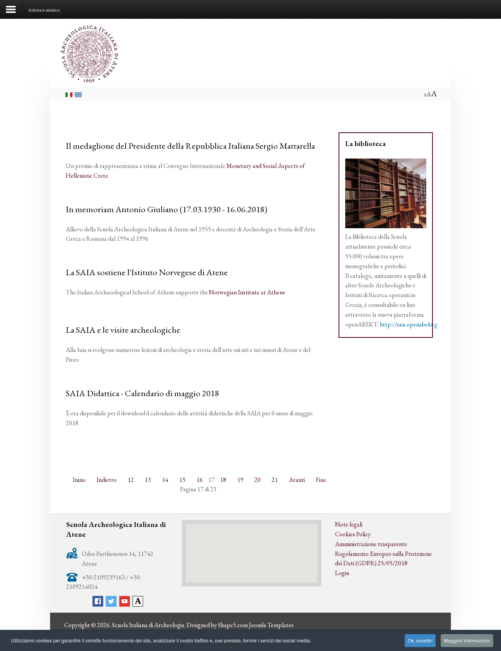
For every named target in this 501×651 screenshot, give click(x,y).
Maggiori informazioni (467, 640)
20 (257, 480)
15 (182, 480)
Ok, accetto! (420, 640)
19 (240, 480)
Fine (321, 480)
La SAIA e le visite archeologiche (123, 329)
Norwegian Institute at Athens (247, 292)
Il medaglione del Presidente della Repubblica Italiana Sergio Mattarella (190, 145)
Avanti (297, 480)
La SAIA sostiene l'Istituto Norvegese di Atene (147, 272)
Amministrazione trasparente (371, 544)
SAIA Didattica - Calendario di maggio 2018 (142, 393)
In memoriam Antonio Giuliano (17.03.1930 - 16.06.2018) (166, 209)
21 (275, 480)
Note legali (348, 524)
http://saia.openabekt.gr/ (411, 324)
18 (223, 480)
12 (131, 480)
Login (342, 573)
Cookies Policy (353, 534)
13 (148, 480)
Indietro (107, 480)
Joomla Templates (271, 625)
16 (199, 480)
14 (165, 480)
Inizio (79, 480)
